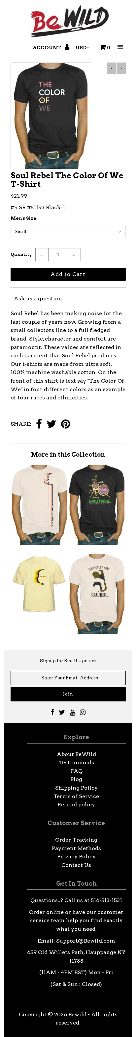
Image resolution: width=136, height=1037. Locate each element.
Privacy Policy (76, 856)
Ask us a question (38, 298)
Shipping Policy (76, 788)
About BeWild (76, 754)
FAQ (76, 771)
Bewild (77, 1014)
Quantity (21, 254)
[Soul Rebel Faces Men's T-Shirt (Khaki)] (39, 611)
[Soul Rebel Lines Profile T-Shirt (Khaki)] (39, 543)
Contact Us (76, 865)
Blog (76, 779)
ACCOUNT (47, 48)
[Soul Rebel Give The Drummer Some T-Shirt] (96, 543)
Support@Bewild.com (85, 941)
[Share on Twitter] (51, 424)
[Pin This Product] (65, 424)
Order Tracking (76, 840)
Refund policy (76, 804)
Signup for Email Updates (68, 660)
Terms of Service (76, 796)
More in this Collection (68, 454)
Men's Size (23, 218)
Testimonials (76, 762)
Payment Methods (76, 848)
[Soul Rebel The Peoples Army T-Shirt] (96, 632)
